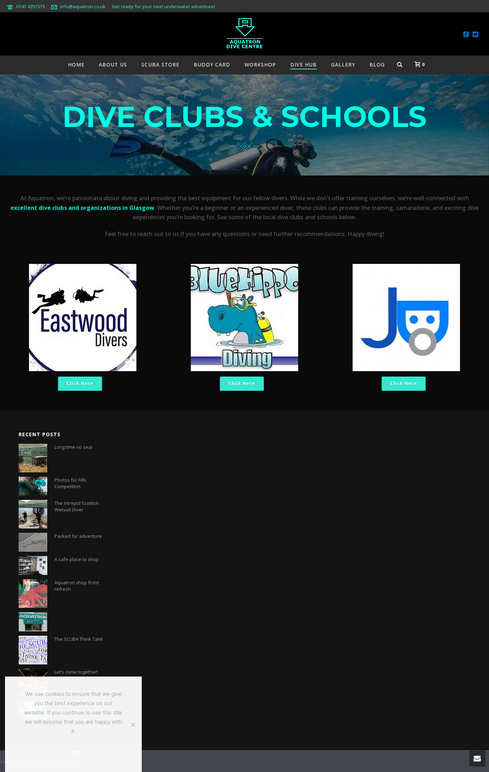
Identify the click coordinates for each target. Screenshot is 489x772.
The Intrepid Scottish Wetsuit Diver (76, 506)
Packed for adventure (78, 536)
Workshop (260, 64)
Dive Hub (303, 64)
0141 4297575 (30, 6)
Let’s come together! (76, 672)
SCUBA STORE (160, 64)
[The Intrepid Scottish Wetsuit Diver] (33, 514)
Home (76, 64)
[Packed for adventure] (33, 542)
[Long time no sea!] (33, 458)
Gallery (343, 64)
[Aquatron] (244, 34)
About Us (113, 64)
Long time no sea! (73, 447)
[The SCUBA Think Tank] (33, 650)
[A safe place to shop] (33, 565)
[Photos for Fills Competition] (33, 486)
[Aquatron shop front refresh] (33, 593)
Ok (75, 752)
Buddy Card (212, 64)
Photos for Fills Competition (70, 483)
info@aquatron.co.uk (83, 6)
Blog (377, 64)
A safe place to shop (76, 559)
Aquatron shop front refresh (76, 585)
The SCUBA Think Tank (78, 639)
